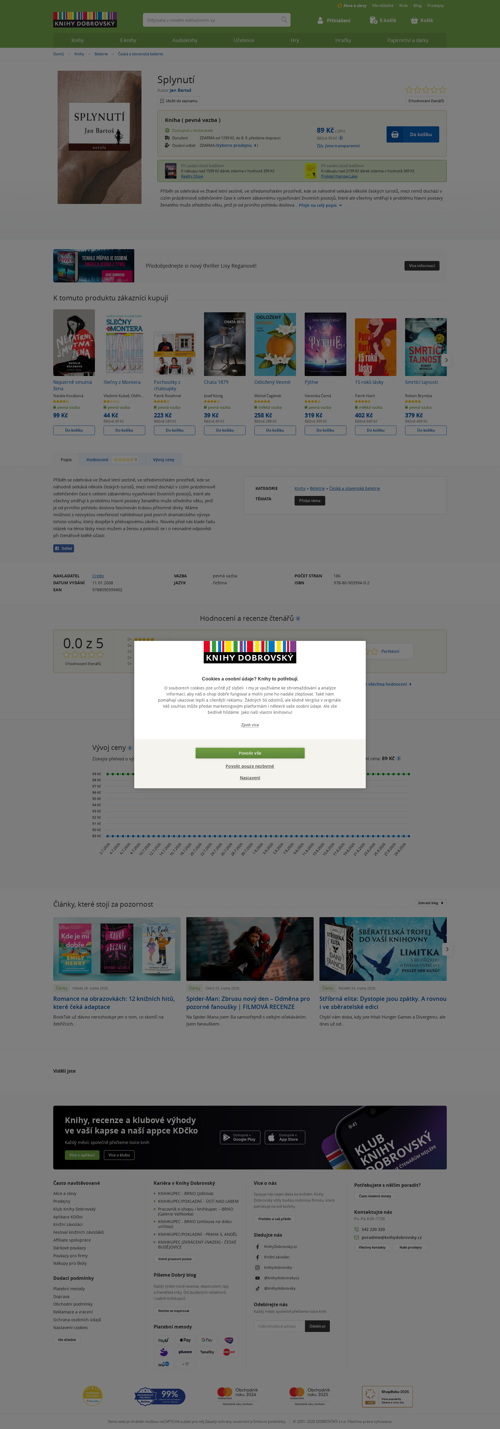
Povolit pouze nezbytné (250, 766)
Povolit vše (250, 753)
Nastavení (250, 778)
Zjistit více (250, 725)
